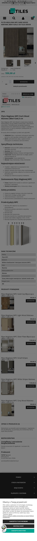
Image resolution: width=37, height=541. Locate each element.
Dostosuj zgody (18, 526)
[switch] (3, 531)
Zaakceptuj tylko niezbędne (18, 521)
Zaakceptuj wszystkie (18, 530)
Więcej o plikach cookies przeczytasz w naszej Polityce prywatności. (18, 516)
